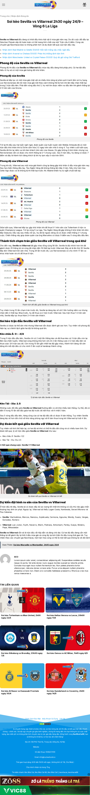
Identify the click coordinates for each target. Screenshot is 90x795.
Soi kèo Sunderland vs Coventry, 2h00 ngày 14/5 (65, 692)
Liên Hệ (62, 719)
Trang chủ (5, 16)
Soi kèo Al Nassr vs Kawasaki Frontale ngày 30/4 (20, 692)
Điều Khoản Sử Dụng (50, 719)
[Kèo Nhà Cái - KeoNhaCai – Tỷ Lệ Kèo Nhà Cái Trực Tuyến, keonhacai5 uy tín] (45, 4)
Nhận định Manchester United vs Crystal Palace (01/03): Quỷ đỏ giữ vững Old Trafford (41, 57)
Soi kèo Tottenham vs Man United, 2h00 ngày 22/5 (21, 616)
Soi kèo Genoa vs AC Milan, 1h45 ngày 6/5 (67, 653)
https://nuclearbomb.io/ (48, 747)
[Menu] (3, 4)
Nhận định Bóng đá (20, 16)
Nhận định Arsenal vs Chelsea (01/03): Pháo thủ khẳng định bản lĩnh (33, 53)
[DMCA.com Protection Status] (45, 724)
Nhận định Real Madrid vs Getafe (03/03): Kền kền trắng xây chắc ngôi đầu (36, 50)
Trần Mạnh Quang (57, 767)
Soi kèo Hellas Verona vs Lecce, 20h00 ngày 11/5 (65, 616)
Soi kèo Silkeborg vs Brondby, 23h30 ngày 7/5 (22, 654)
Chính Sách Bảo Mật (33, 719)
